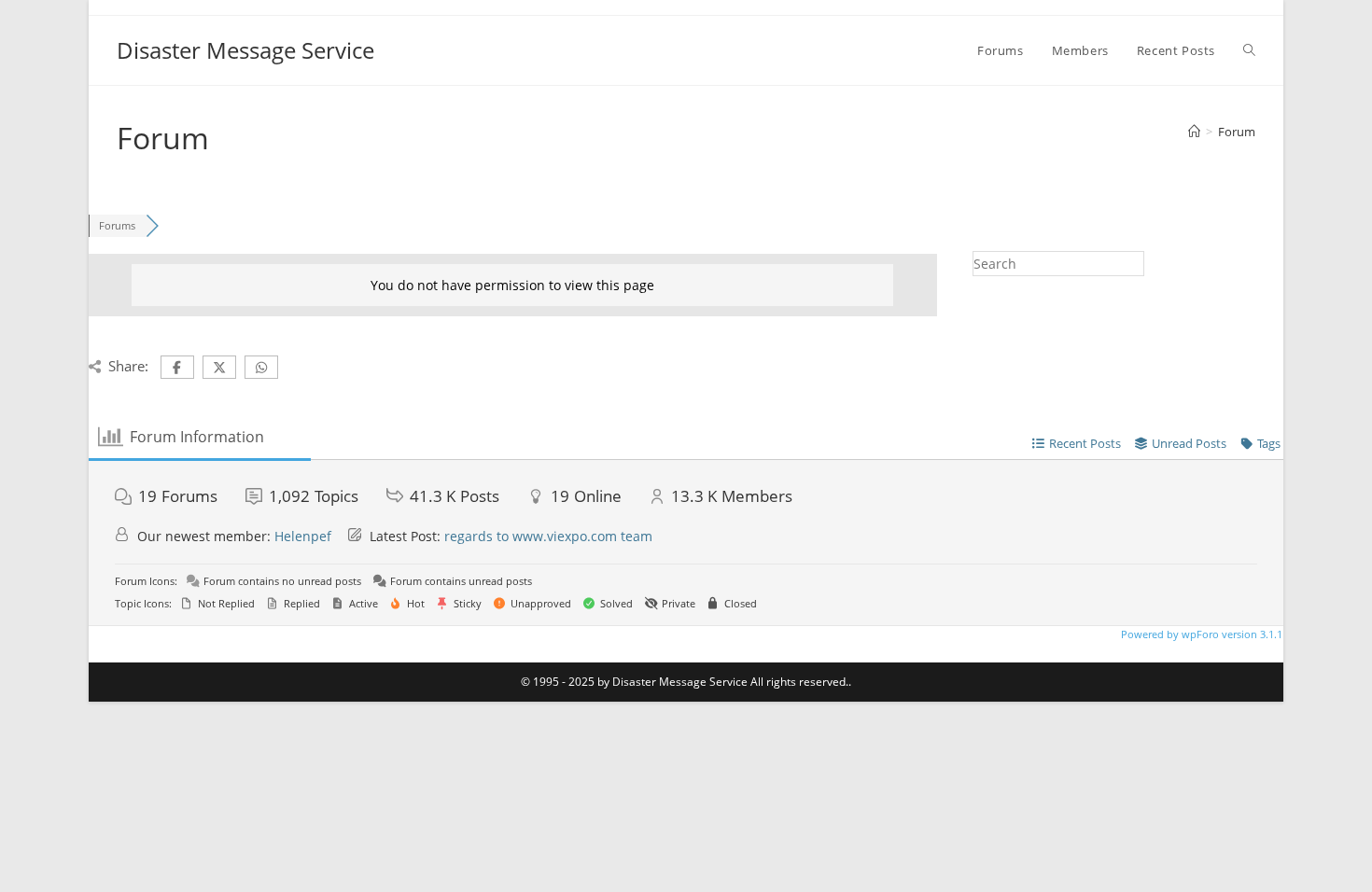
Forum (1236, 131)
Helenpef (302, 536)
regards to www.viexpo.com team (548, 536)
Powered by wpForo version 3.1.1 (1200, 634)
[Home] (1194, 131)
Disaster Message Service (245, 50)
